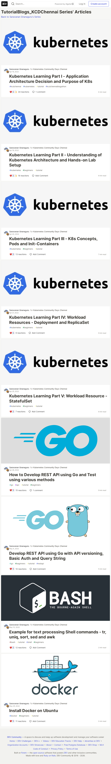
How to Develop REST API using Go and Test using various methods (52, 477)
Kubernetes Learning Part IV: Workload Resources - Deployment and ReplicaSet (49, 320)
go (11, 485)
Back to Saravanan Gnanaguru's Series (21, 16)
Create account (99, 3)
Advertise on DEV (92, 741)
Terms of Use (72, 749)
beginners (28, 170)
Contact (57, 745)
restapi (40, 563)
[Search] (13, 3)
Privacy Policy (57, 749)
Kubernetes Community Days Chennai (50, 69)
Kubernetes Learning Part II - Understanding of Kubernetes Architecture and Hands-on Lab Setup (55, 159)
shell (29, 642)
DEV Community (14, 737)
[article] (55, 64)
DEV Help (78, 741)
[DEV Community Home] (4, 3)
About (49, 745)
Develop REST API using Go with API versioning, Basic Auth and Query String (56, 556)
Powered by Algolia (63, 4)
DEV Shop (92, 745)
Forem (24, 753)
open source (38, 753)
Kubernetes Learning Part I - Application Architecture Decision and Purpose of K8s (50, 79)
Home (12, 741)
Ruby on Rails (50, 755)
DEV (66, 753)
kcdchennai (15, 86)
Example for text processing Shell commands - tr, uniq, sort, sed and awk (57, 634)
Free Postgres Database (74, 745)
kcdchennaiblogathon (56, 86)
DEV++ (37, 741)
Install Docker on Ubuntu (33, 710)
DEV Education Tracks (61, 741)
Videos (46, 741)
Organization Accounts (17, 745)
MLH (102, 745)
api (17, 485)
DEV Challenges (24, 741)
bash (12, 642)
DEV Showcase (37, 745)
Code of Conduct (40, 749)
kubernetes (28, 86)
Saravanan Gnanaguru (19, 69)
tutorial (40, 86)
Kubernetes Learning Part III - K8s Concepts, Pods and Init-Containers (53, 241)
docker (13, 716)
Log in (82, 3)
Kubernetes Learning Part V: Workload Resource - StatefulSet (58, 398)
